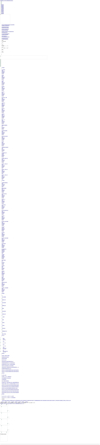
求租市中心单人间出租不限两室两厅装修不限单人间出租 (10, 388)
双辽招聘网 (7, 400)
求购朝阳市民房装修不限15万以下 (6, 368)
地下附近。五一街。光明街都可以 (6, 376)
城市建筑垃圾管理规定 (5, 34)
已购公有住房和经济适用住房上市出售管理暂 (8, 24)
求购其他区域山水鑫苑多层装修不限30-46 (7, 361)
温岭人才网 (62, 400)
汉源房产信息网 (59, 400)
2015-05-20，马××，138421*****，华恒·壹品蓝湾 (8, 397)
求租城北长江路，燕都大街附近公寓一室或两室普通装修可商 (10, 382)
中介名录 (2, 12)
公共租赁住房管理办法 (5, 39)
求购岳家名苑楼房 (4, 358)
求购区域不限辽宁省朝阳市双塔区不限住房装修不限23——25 (10, 367)
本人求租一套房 (4, 375)
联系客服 (2, 13)
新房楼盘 (2, 6)
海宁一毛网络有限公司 (17, 403)
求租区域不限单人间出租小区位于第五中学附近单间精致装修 (10, 392)
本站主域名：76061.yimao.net (4, 403)
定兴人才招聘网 (34, 400)
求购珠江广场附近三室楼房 (5, 355)
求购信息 (2, 9)
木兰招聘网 (10, 400)
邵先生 (3, 341)
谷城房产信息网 (46, 400)
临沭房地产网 (30, 400)
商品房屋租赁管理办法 (5, 38)
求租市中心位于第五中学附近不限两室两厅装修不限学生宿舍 (10, 389)
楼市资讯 (2, 5)
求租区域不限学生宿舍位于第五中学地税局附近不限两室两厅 (10, 386)
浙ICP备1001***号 (10, 403)
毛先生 (3, 344)
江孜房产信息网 (22, 400)
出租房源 (2, 8)
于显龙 (3, 347)
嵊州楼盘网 (38, 400)
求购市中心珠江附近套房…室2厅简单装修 (7, 365)
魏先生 (3, 338)
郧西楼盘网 (18, 400)
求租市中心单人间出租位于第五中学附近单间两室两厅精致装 (10, 385)
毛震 (3, 350)
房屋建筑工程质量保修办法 (5, 25)
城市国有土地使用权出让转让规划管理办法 (8, 31)
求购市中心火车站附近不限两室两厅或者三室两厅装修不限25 (10, 371)
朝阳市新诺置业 (4, 348)
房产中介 (3, 335)
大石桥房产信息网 (51, 400)
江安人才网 (69, 400)
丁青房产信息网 (42, 400)
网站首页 (2, 4)
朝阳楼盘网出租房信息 (10, 0)
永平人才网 (55, 400)
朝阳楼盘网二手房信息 (3, 0)
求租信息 (2, 10)
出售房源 (3, 67)
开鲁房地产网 (4, 400)
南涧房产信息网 (26, 400)
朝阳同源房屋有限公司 (5, 351)
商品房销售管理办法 (5, 32)
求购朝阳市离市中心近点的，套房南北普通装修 (8, 364)
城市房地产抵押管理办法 (5, 29)
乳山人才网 (66, 400)
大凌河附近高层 (4, 379)
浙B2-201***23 (22, 403)
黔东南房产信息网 (14, 400)
